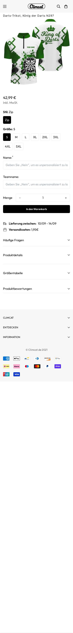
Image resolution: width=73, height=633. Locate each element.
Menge (7, 198)
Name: (8, 158)
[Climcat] (36, 6)
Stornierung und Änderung (21, 346)
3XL (56, 137)
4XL (8, 146)
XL (35, 137)
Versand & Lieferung (17, 383)
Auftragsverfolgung (16, 343)
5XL (18, 146)
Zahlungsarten (13, 352)
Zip (7, 120)
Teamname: (11, 177)
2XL (45, 137)
